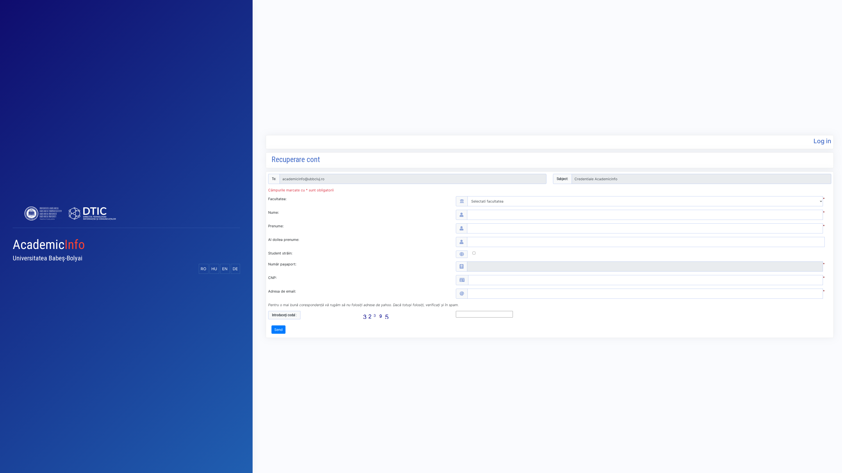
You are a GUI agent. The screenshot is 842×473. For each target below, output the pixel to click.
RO (203, 269)
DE (235, 269)
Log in (822, 141)
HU (214, 269)
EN (225, 269)
